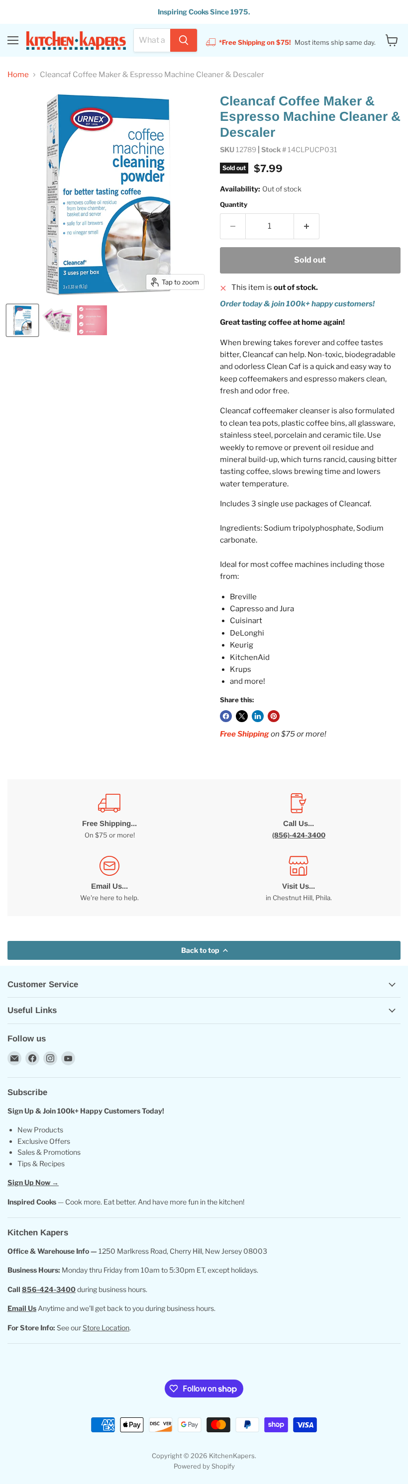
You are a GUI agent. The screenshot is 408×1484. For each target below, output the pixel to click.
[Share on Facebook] (226, 716)
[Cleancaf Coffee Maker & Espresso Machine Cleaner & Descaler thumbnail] (22, 320)
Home (18, 75)
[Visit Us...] (298, 879)
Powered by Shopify (204, 1466)
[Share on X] (242, 716)
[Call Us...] (298, 816)
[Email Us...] (109, 879)
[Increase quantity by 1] (306, 226)
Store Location (106, 1327)
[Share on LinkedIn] (258, 716)
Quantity (233, 204)
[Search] (183, 40)
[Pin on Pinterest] (274, 716)
